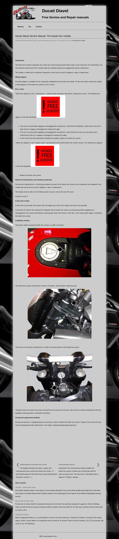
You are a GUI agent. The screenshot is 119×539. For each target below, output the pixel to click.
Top (29, 27)
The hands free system (64, 40)
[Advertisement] (59, 50)
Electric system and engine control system (45, 40)
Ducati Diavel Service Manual (23, 40)
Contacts (39, 27)
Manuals (21, 27)
